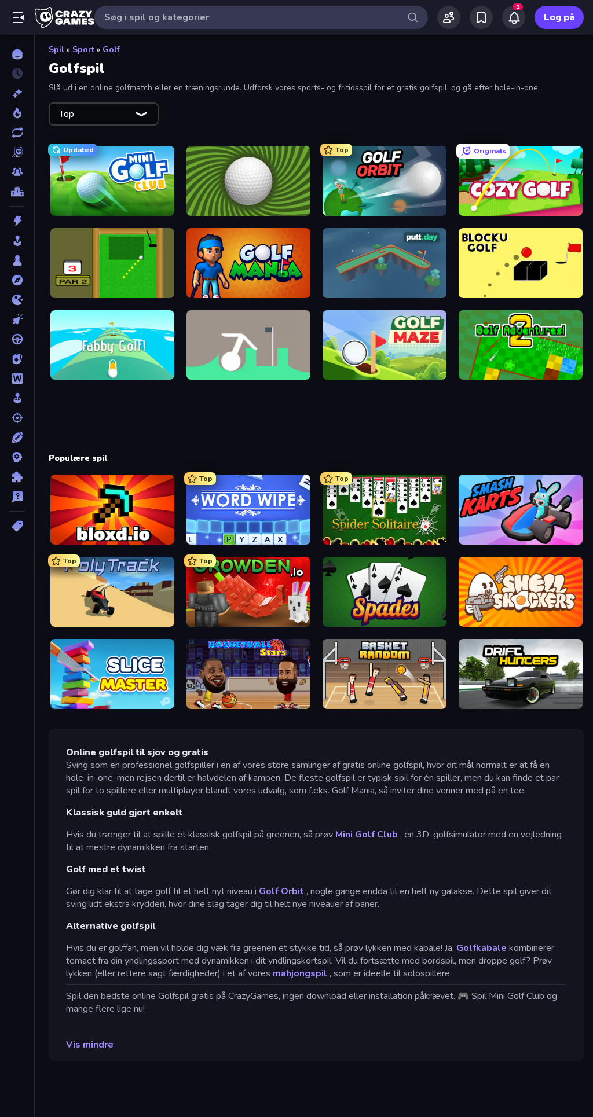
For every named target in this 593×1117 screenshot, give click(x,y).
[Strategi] (17, 457)
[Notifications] (513, 17)
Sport (83, 49)
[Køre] (17, 339)
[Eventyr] (17, 280)
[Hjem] (17, 54)
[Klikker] (17, 319)
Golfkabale (481, 948)
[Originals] (17, 152)
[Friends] (448, 17)
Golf (111, 49)
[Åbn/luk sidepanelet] (18, 17)
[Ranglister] (17, 191)
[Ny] (17, 93)
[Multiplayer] (17, 172)
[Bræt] (17, 260)
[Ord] (17, 378)
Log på (559, 17)
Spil (56, 49)
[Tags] (17, 526)
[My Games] (481, 17)
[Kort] (17, 359)
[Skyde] (17, 418)
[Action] (17, 221)
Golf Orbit (281, 891)
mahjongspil (300, 973)
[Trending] (17, 113)
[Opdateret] (17, 132)
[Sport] (17, 437)
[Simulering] (17, 398)
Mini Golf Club (366, 834)
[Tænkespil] (17, 477)
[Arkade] (17, 241)
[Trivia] (17, 496)
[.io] (17, 300)
